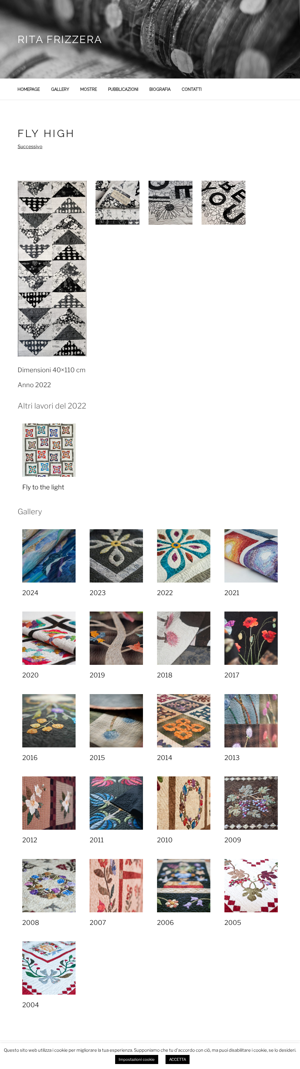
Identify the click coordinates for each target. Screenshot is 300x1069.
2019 (97, 675)
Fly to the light (43, 487)
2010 (165, 840)
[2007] (116, 885)
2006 (165, 922)
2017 (231, 675)
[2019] (116, 638)
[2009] (251, 803)
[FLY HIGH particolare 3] (224, 203)
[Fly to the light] (49, 450)
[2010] (183, 803)
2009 (232, 840)
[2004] (49, 968)
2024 (30, 593)
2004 (30, 1005)
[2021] (251, 555)
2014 (164, 757)
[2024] (49, 555)
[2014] (183, 720)
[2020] (49, 638)
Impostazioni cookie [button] (137, 1059)
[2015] (116, 720)
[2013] (251, 720)
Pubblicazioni (123, 89)
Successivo (30, 146)
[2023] (116, 555)
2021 (231, 593)
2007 (98, 922)
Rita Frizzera (60, 39)
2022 (165, 593)
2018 (165, 675)
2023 (98, 593)
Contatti (192, 89)
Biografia (160, 89)
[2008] (49, 885)
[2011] (116, 803)
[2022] (183, 555)
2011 (97, 840)
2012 (29, 840)
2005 (232, 922)
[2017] (251, 638)
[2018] (183, 638)
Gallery (60, 89)
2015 (97, 757)
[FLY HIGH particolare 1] (117, 203)
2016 (30, 757)
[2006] (183, 885)
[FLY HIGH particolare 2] (170, 203)
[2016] (49, 720)
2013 (232, 757)
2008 (30, 922)
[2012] (49, 803)
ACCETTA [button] (177, 1059)
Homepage (29, 89)
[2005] (251, 885)
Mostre (88, 89)
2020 (30, 675)
